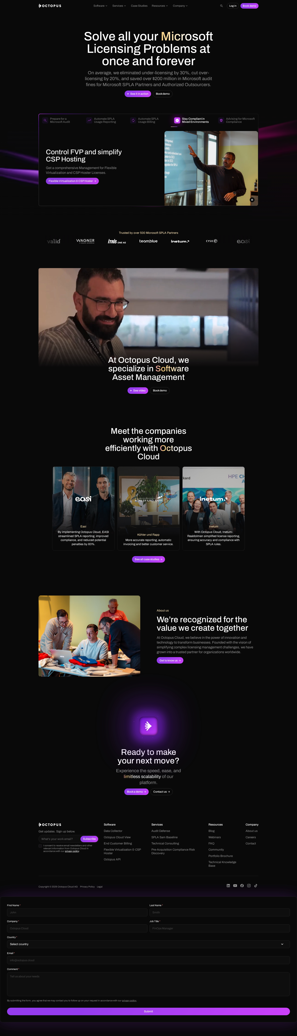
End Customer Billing (118, 843)
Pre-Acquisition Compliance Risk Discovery (173, 851)
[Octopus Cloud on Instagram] (249, 885)
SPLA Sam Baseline (164, 837)
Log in (232, 5)
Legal (99, 886)
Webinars (214, 837)
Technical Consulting (165, 843)
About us (252, 831)
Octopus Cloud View (117, 837)
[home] (49, 6)
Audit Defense (160, 831)
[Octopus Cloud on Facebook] (242, 885)
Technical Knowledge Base (222, 864)
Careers (251, 837)
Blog (211, 831)
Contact (251, 843)
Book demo (249, 5)
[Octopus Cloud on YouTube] (235, 885)
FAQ (211, 843)
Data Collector (113, 831)
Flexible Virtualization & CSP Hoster (122, 851)
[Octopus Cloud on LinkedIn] (228, 885)
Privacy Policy (87, 886)
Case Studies (139, 5)
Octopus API (112, 859)
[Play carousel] (252, 199)
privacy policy (72, 851)
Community (216, 849)
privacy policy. (129, 1000)
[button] (100, 5)
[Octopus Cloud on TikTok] (255, 885)
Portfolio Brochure (220, 856)
